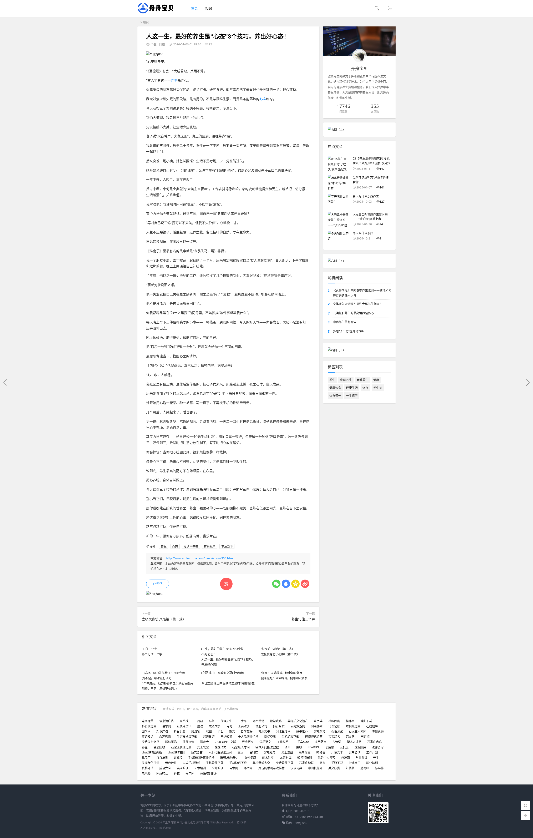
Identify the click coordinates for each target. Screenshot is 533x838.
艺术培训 (200, 768)
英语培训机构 (209, 773)
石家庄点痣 (374, 742)
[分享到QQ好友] (286, 584)
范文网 (350, 736)
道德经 (364, 768)
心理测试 (337, 731)
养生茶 (377, 388)
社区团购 (334, 721)
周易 (200, 721)
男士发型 (287, 752)
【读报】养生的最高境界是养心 (353, 313)
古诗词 (336, 742)
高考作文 (304, 752)
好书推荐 (302, 731)
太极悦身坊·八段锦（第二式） (164, 619)
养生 (174, 80)
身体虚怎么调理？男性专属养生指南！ (357, 304)
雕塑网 (248, 768)
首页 (194, 8)
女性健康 (250, 757)
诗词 (229, 726)
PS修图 (320, 752)
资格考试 (147, 768)
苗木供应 (268, 757)
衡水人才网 (354, 742)
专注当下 (227, 546)
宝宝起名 (334, 736)
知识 (208, 8)
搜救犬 (204, 742)
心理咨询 (165, 736)
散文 (232, 731)
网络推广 (185, 721)
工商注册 (244, 726)
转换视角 (209, 546)
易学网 (166, 726)
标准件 (379, 768)
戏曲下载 (366, 721)
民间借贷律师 (150, 763)
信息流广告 (166, 721)
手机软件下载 (214, 763)
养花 (145, 747)
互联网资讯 (184, 726)
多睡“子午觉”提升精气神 (348, 331)
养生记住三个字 (303, 619)
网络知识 (226, 736)
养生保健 (352, 396)
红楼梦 (350, 768)
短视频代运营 (314, 736)
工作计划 (372, 752)
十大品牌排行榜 (248, 736)
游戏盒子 (354, 763)
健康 (376, 380)
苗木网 (233, 768)
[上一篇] (5, 382)
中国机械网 (315, 768)
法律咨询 (378, 747)
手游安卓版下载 (187, 736)
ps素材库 (285, 757)
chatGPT (313, 747)
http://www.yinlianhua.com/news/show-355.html (200, 558)
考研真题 (378, 731)
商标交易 (270, 736)
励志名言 (197, 752)
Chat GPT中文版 (225, 742)
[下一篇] (528, 382)
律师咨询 (188, 742)
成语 (200, 726)
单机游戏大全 (261, 763)
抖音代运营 (149, 726)
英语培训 (182, 768)
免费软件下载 (284, 763)
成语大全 (165, 768)
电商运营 (147, 721)
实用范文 (320, 742)
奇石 (220, 731)
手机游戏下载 (238, 763)
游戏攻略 (319, 731)
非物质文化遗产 (298, 721)
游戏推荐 (269, 752)
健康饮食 (335, 388)
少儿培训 (217, 768)
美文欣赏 (334, 768)
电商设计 (366, 736)
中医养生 (346, 380)
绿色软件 (171, 763)
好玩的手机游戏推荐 (271, 768)
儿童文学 (337, 752)
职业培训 (372, 763)
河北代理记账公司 (220, 752)
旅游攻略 (276, 721)
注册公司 (261, 726)
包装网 (345, 757)
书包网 (190, 773)
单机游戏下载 (290, 736)
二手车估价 (301, 742)
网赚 (322, 763)
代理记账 (334, 726)
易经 (212, 721)
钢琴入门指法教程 (267, 747)
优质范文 (265, 742)
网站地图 (165, 828)
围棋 (299, 747)
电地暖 (146, 773)
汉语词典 (296, 768)
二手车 (242, 721)
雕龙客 (195, 731)
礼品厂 (146, 757)
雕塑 (209, 731)
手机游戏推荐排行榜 (201, 757)
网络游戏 (317, 726)
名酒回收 (159, 747)
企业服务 (360, 747)
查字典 (318, 721)
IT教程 (178, 757)
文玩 (240, 752)
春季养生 (362, 380)
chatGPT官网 (176, 752)
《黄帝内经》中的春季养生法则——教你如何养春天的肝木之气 (362, 292)
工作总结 (283, 742)
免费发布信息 (150, 742)
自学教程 (247, 731)
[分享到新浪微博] (305, 584)
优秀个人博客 (326, 757)
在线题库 (372, 726)
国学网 (146, 731)
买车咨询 (354, 752)
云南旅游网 (297, 726)
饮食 (365, 388)
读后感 (329, 747)
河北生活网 (283, 731)
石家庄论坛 (306, 763)
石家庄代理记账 (181, 747)
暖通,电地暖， (229, 757)
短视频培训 (304, 757)
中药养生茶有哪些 (344, 322)
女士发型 (203, 747)
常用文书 (264, 731)
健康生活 (352, 388)
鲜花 (177, 773)
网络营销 (258, 721)
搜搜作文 (220, 747)
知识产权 (162, 731)
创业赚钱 (361, 757)
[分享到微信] (276, 584)
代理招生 (226, 721)
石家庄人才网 (357, 731)
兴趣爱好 (209, 736)
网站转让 (162, 773)
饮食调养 (335, 396)
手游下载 (337, 763)
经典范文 (248, 742)
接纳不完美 (191, 546)
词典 (287, 747)
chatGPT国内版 (152, 752)
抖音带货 (279, 726)
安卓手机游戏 (191, 763)
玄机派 (344, 747)
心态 (262, 99)
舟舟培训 (162, 757)
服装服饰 (171, 742)
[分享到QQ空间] (295, 584)
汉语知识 (147, 736)
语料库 (253, 752)
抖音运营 (180, 731)
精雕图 (350, 721)
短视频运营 (353, 726)
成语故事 (214, 726)
